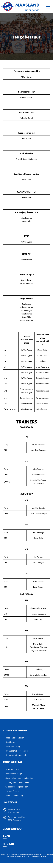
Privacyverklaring (12, 746)
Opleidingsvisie (12, 769)
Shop (6, 836)
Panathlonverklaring (14, 795)
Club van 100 (12, 828)
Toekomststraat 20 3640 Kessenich (16, 818)
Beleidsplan (10, 742)
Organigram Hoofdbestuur (16, 751)
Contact (9, 844)
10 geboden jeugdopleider (16, 787)
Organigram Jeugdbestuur (17, 755)
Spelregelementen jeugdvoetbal (19, 778)
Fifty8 (43, 856)
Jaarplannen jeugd (13, 774)
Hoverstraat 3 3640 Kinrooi (14, 811)
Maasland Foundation (14, 738)
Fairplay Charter (12, 791)
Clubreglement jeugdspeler (17, 782)
